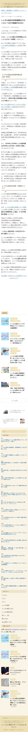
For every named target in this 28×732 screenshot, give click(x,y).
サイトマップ (22, 718)
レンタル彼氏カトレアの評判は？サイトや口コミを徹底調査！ (17, 326)
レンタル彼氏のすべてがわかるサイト (14, 7)
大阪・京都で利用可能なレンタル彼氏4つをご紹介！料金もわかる (17, 390)
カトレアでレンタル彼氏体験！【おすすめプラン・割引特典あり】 (17, 341)
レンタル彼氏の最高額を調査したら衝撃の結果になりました (17, 375)
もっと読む (15, 400)
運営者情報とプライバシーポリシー (10, 718)
